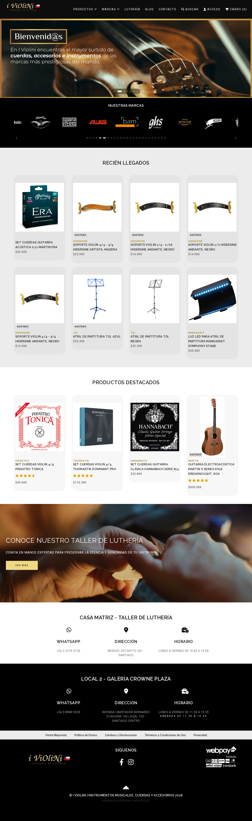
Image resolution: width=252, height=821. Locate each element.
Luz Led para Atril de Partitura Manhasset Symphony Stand (206, 341)
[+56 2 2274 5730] (68, 643)
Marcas (109, 9)
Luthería (132, 9)
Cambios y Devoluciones (121, 735)
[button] (114, 91)
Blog (149, 9)
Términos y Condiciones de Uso (165, 735)
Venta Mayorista (56, 735)
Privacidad (200, 735)
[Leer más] (25, 122)
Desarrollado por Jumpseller (125, 800)
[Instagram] (130, 761)
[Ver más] (126, 553)
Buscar (191, 9)
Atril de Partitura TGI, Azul (97, 336)
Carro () (238, 9)
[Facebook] (121, 761)
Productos (83, 9)
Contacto (167, 9)
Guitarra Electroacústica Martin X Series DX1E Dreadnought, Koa (211, 469)
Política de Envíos (85, 735)
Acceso (213, 9)
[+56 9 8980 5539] (68, 707)
